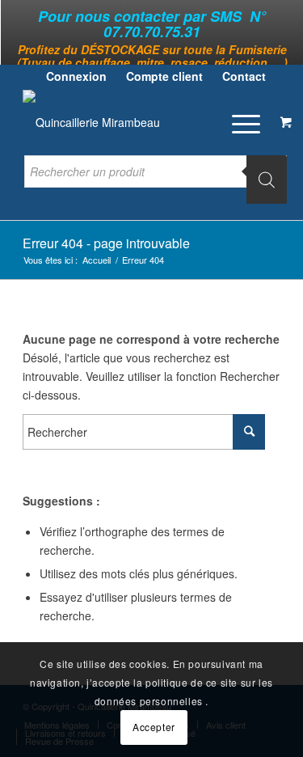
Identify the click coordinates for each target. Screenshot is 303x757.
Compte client (164, 76)
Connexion (76, 76)
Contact (244, 76)
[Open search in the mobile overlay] (155, 179)
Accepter (154, 727)
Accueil (96, 260)
